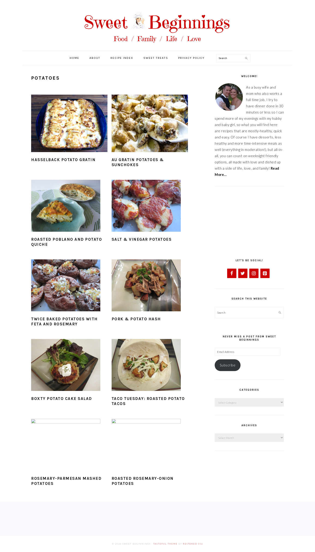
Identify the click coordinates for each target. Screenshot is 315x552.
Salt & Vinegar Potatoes (142, 239)
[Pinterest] (265, 273)
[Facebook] (231, 273)
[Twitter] (242, 273)
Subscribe (228, 365)
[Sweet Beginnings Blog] (157, 46)
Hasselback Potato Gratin (63, 159)
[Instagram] (254, 273)
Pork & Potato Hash (136, 319)
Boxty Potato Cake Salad (61, 398)
